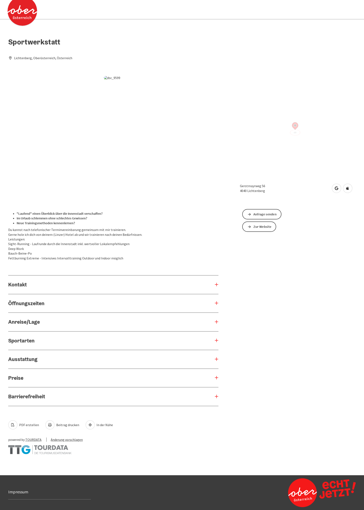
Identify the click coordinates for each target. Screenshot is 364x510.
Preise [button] (15, 377)
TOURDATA (33, 440)
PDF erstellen (29, 425)
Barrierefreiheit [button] (26, 396)
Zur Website (262, 226)
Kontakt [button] (17, 284)
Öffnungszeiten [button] (26, 303)
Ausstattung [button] (22, 359)
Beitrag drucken (67, 425)
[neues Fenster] (39, 448)
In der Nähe (104, 425)
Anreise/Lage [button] (24, 321)
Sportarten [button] (21, 340)
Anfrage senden (265, 214)
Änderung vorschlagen (67, 440)
